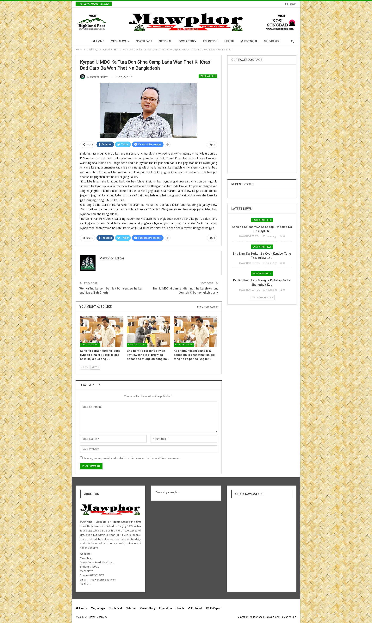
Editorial (250, 41)
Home (100, 41)
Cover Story (187, 41)
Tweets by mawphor (167, 492)
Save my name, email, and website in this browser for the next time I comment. (132, 458)
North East (144, 41)
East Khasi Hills (208, 76)
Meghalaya (118, 41)
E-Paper (274, 41)
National (165, 41)
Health (229, 41)
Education (210, 41)
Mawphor (243, 617)
